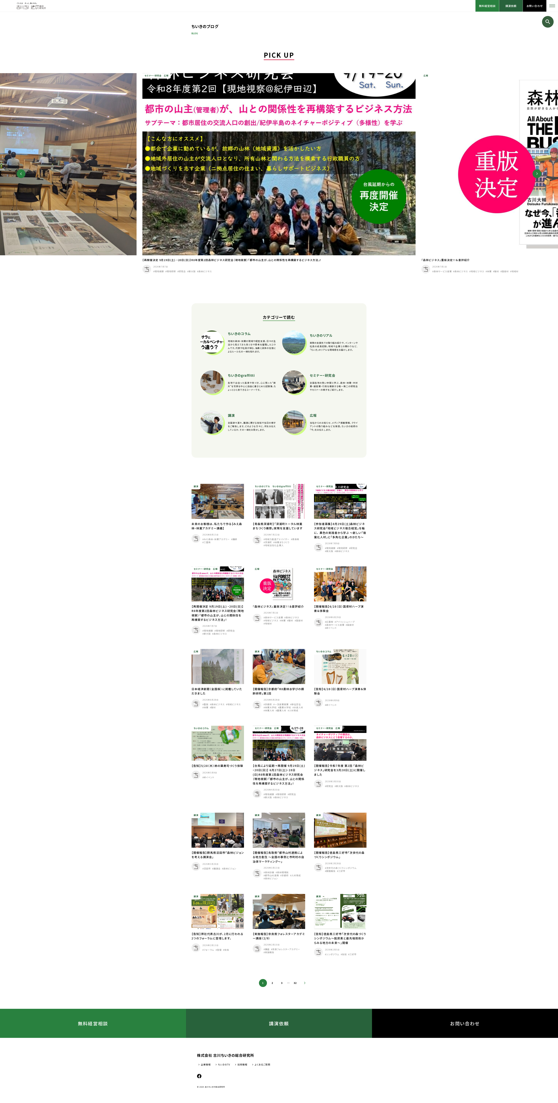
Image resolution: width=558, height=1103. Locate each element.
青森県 (295, 539)
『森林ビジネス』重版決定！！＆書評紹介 (445, 260)
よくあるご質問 (262, 1064)
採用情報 (242, 1064)
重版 (206, 704)
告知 (226, 949)
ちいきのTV (224, 1064)
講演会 (216, 868)
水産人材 (298, 707)
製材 (496, 271)
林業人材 (269, 710)
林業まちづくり (282, 542)
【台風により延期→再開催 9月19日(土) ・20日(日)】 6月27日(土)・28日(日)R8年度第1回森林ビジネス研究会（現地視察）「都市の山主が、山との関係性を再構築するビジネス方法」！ (279, 774)
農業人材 (281, 710)
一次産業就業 (282, 704)
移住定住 (296, 704)
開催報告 (330, 871)
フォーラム (209, 949)
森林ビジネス (205, 271)
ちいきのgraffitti (281, 486)
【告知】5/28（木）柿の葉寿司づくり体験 (220, 766)
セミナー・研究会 (153, 75)
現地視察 (159, 271)
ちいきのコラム (323, 651)
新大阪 (192, 271)
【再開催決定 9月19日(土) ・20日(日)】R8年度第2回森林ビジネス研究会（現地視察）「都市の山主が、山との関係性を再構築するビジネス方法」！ (231, 260)
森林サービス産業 (443, 271)
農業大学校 (285, 707)
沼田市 (207, 868)
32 (295, 983)
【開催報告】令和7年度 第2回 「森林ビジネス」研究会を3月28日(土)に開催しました (339, 770)
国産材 (505, 271)
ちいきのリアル (262, 486)
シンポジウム (332, 954)
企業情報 (206, 1064)
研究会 (182, 271)
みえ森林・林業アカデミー (217, 539)
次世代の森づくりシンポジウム (341, 868)
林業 (489, 271)
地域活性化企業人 (274, 545)
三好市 (341, 871)
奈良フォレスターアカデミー (286, 949)
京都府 (268, 704)
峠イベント (331, 627)
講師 (235, 539)
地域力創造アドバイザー (277, 539)
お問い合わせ (534, 6)
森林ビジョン (229, 868)
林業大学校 (271, 707)
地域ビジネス (477, 271)
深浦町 (268, 542)
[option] (279, 173)
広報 (166, 75)
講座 (267, 949)
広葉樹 (329, 621)
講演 (196, 486)
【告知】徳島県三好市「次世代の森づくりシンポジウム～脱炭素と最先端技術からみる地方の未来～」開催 (340, 938)
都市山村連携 (272, 875)
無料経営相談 (487, 6)
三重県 (207, 542)
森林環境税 (283, 872)
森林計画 (269, 872)
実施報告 (269, 952)
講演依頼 (510, 6)
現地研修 (171, 271)
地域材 (515, 271)
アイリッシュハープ (345, 621)
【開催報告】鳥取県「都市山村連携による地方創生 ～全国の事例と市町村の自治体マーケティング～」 (278, 857)
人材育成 (293, 710)
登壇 (219, 949)
